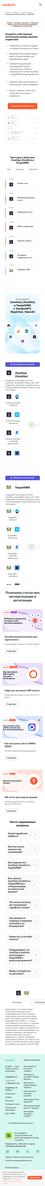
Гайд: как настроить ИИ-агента (22, 690)
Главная (7, 12)
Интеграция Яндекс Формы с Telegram (31, 1085)
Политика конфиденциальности (18, 1160)
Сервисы (15, 12)
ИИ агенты (9, 1101)
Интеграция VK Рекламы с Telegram (30, 1068)
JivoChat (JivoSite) (26, 12)
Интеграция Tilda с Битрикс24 (32, 1100)
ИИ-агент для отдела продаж (21, 797)
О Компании (10, 1094)
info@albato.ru (11, 1077)
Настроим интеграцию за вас (21, 1123)
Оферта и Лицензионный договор (19, 1157)
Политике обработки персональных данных (12, 1181)
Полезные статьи (12, 1104)
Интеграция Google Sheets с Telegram (32, 1107)
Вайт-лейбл (10, 1113)
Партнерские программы (10, 1108)
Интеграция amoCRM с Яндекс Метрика (31, 1076)
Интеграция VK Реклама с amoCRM (30, 1093)
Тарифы (8, 1097)
